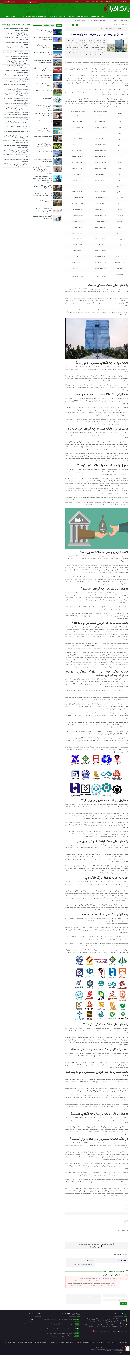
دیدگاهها (46, 25)
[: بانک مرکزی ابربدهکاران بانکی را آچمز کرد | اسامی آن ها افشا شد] (67, 25)
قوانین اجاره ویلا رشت (45, 201)
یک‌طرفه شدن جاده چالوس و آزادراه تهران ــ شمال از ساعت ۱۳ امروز (16, 109)
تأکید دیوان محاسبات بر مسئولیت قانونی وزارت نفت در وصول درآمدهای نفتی (15, 151)
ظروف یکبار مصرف (10, 1342)
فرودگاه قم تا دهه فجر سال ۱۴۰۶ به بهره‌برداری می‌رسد (16, 128)
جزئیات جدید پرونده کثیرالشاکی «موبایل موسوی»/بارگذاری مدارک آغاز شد (17, 62)
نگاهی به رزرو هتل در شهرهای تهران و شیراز (43, 187)
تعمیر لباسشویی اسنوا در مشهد (43, 136)
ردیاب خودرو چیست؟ (45, 121)
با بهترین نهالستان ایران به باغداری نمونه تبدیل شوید (44, 145)
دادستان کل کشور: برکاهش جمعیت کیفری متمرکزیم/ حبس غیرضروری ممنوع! (17, 81)
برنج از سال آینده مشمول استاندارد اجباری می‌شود (17, 48)
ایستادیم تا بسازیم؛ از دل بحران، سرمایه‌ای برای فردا (15, 156)
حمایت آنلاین (22, 1342)
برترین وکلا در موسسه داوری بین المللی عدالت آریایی (43, 114)
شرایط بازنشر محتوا (79, 1)
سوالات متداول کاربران (81, 1342)
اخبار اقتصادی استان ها (39, 16)
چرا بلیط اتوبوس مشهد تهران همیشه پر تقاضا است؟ (43, 61)
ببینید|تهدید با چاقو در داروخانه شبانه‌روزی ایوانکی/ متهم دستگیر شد (17, 67)
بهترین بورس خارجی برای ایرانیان (44, 31)
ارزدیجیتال (71, 16)
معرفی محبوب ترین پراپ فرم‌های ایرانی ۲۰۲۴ (44, 46)
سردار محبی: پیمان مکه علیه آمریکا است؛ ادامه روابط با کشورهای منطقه (15, 142)
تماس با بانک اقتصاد (97, 1342)
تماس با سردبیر (109, 1)
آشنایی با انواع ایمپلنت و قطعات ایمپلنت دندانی (42, 217)
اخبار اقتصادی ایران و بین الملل (57, 16)
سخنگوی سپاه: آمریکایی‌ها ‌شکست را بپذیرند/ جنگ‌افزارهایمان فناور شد (16, 29)
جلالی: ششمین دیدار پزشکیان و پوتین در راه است (16, 132)
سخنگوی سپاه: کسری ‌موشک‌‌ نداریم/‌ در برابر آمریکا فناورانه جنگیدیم (16, 104)
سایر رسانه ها (27, 16)
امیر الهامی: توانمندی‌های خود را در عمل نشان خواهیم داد (16, 160)
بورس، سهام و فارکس (97, 16)
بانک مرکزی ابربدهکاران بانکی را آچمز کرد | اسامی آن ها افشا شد (96, 34)
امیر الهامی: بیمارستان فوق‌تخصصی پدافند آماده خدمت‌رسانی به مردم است (15, 165)
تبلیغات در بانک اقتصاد (49, 1342)
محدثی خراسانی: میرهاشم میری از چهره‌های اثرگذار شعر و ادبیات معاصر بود (16, 57)
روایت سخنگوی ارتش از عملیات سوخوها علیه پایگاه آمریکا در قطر (16, 146)
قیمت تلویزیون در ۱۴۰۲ (45, 151)
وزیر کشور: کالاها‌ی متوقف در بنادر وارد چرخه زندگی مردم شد (16, 95)
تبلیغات (101, 1)
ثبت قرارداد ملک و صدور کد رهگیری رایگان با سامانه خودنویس (43, 210)
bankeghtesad (113, 1352)
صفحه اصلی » (112, 20)
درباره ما (117, 1)
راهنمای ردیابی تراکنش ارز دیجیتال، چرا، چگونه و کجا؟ (44, 76)
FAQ (87, 1)
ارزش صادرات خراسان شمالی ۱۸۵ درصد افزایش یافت (15, 85)
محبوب (59, 25)
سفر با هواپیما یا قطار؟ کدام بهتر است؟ (42, 53)
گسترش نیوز (118, 1254)
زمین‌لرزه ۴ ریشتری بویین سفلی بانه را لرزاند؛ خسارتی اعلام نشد (16, 39)
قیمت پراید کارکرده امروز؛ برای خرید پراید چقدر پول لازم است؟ (16, 118)
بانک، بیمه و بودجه (82, 16)
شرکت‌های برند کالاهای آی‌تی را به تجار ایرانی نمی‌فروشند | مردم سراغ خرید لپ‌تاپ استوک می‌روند (42, 170)
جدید (52, 25)
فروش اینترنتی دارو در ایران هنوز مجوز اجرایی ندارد (16, 76)
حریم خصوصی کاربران (65, 1342)
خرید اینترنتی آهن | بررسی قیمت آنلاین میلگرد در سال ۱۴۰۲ (42, 194)
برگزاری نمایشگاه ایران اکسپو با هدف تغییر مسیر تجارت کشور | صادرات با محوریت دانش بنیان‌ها (42, 179)
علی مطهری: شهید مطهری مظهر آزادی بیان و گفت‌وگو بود (16, 43)
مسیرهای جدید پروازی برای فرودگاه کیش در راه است (15, 123)
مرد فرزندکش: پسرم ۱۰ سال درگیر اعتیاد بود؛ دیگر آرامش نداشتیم (16, 34)
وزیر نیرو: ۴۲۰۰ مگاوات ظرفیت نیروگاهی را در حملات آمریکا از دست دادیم (16, 99)
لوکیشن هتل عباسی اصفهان (43, 90)
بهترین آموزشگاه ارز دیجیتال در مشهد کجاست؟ (42, 38)
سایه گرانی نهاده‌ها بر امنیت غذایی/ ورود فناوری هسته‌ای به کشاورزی (15, 53)
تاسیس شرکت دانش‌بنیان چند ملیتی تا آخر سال (43, 160)
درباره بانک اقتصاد (111, 1342)
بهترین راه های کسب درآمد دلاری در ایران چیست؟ (43, 130)
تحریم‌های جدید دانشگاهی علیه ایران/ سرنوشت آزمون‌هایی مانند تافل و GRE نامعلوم (16, 113)
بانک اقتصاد (124, 1)
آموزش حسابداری (46, 98)
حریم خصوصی (94, 1)
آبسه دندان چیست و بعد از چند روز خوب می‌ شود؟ (42, 69)
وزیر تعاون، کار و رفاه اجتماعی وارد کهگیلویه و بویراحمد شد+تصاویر (16, 71)
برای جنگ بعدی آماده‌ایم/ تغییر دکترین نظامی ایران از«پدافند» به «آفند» (16, 137)
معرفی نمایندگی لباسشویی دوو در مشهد (43, 84)
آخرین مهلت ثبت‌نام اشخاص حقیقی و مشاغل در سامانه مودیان (43, 108)
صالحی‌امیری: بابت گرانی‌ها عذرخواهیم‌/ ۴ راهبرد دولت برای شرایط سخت (17, 90)
